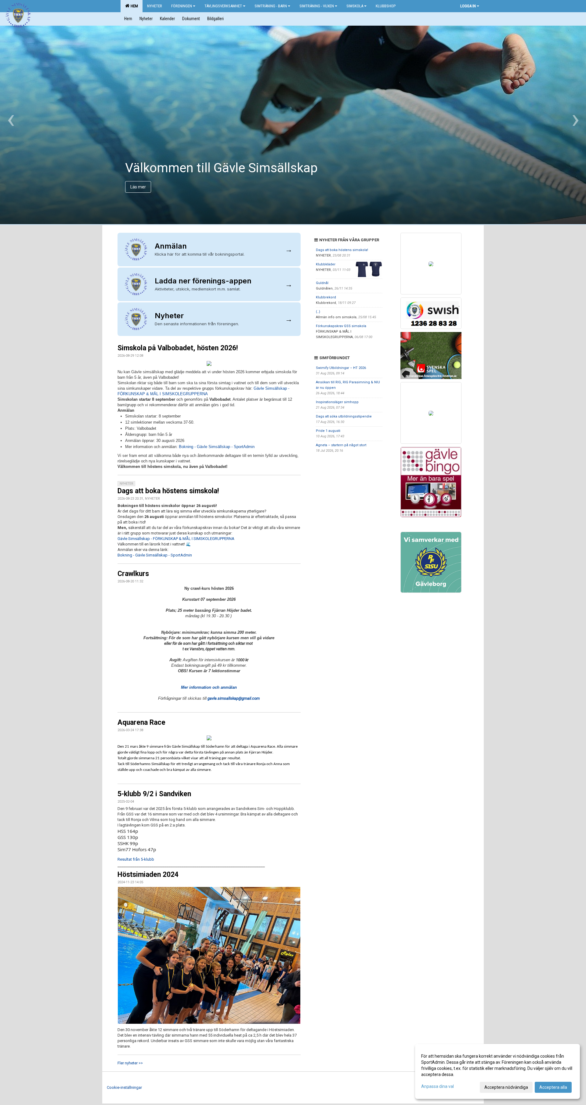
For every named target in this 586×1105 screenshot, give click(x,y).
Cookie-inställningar (124, 1087)
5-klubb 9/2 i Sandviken (154, 794)
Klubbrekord (326, 297)
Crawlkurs (133, 574)
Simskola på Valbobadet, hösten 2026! (178, 348)
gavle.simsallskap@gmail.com (234, 698)
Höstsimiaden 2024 (148, 874)
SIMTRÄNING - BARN (271, 6)
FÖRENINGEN (181, 6)
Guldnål (322, 283)
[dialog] (497, 1071)
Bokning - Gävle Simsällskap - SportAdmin (217, 446)
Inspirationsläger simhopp (337, 402)
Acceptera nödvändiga (506, 1087)
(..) (318, 312)
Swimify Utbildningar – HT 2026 (341, 368)
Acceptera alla (553, 1087)
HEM (133, 6)
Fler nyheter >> (130, 1063)
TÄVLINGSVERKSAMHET (223, 6)
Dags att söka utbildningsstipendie (344, 416)
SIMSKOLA (354, 6)
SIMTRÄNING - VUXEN (316, 6)
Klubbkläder (325, 264)
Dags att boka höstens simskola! (168, 491)
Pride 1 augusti (328, 431)
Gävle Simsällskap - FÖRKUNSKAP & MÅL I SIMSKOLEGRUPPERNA (176, 538)
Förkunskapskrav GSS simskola (341, 326)
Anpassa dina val (437, 1086)
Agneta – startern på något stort (341, 445)
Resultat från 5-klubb (136, 859)
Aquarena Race (141, 722)
